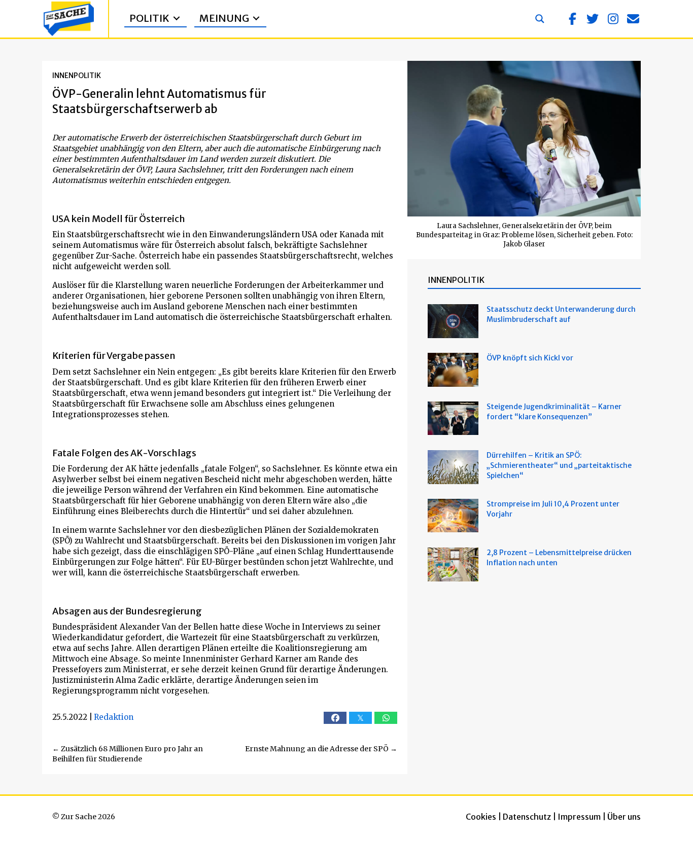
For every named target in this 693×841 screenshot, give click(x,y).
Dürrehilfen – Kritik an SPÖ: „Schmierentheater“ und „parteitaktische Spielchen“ (559, 465)
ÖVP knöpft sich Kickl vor (530, 357)
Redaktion (113, 717)
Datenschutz (527, 817)
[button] (572, 18)
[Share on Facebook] (335, 718)
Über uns (624, 817)
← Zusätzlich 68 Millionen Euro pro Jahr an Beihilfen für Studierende (127, 753)
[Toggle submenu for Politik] (176, 18)
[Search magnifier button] (539, 18)
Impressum (579, 817)
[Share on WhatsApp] (385, 718)
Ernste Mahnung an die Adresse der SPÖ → (321, 748)
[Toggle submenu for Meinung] (256, 18)
